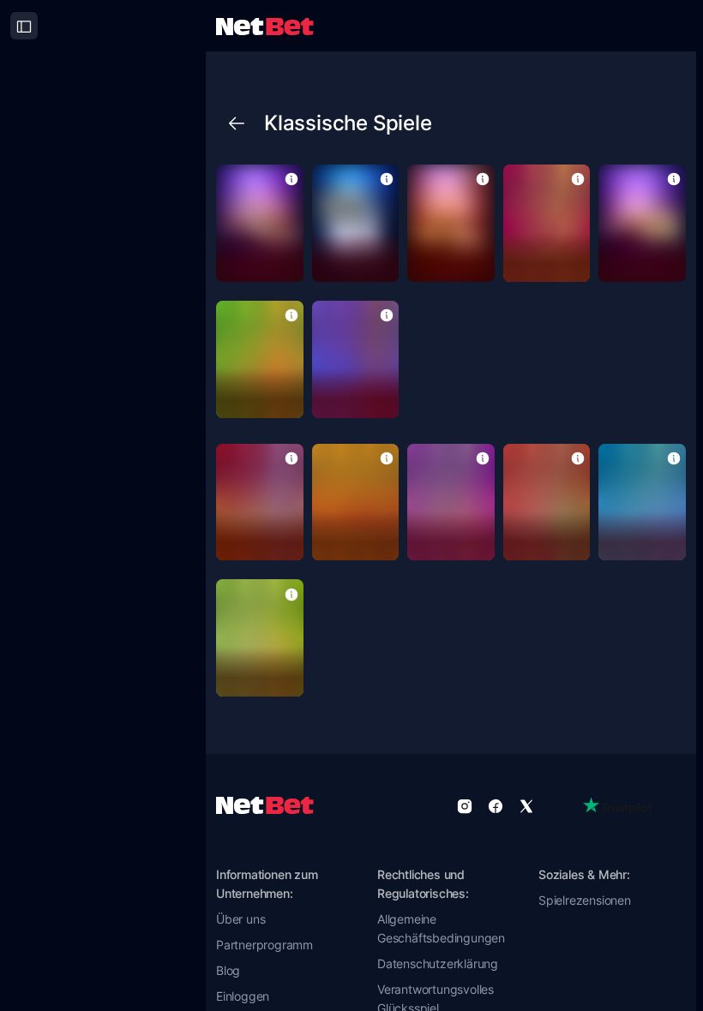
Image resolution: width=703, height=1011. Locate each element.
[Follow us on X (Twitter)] (526, 805)
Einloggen (242, 996)
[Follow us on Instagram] (464, 805)
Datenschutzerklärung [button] (437, 963)
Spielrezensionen (584, 900)
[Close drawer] (24, 25)
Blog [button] (228, 970)
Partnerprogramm (264, 944)
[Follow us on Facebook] (495, 805)
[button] (291, 178)
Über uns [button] (240, 919)
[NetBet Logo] (265, 25)
